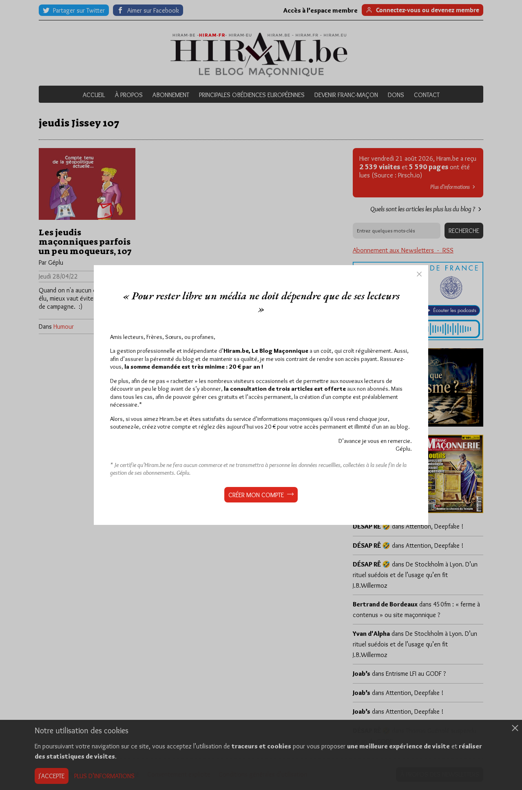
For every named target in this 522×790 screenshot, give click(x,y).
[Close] (419, 274)
